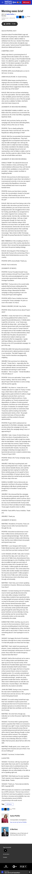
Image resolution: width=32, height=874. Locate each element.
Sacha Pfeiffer (10, 14)
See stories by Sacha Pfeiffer (18, 822)
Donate (27, 2)
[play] (2, 872)
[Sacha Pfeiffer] (5, 818)
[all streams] (30, 872)
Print (28, 16)
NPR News (9, 804)
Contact (5, 857)
